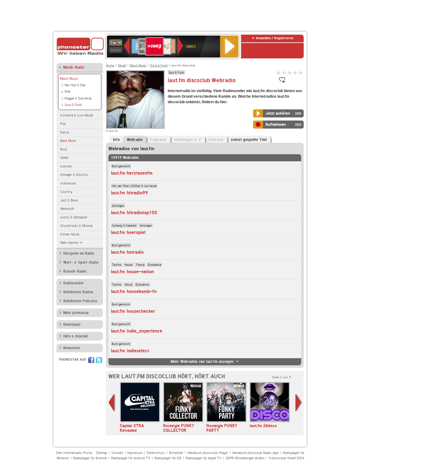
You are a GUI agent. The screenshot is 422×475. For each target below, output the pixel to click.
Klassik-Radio (74, 271)
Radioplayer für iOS (167, 458)
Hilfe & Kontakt (75, 336)
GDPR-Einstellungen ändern (245, 458)
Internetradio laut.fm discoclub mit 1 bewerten (278, 72)
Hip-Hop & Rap (75, 85)
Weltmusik (67, 209)
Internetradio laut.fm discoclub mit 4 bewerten (295, 72)
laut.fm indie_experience (136, 331)
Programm (158, 140)
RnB (67, 92)
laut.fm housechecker (133, 311)
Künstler (66, 166)
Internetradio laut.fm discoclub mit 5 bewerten (301, 72)
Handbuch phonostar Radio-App (255, 453)
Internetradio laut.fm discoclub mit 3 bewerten (290, 72)
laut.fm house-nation (132, 271)
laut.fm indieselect (130, 351)
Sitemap (101, 453)
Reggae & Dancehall (78, 98)
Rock (63, 149)
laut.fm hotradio (127, 252)
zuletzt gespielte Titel (249, 140)
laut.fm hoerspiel (128, 232)
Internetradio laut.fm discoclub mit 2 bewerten (284, 72)
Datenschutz (156, 453)
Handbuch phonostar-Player (208, 453)
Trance (140, 264)
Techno (116, 264)
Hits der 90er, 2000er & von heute (134, 186)
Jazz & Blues (69, 200)
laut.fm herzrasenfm (132, 173)
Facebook (91, 360)
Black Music (69, 78)
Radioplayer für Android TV (130, 458)
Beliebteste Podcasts (80, 301)
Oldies (64, 158)
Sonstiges (118, 205)
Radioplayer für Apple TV (203, 458)
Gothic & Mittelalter (73, 217)
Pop (63, 124)
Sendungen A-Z (187, 140)
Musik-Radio (73, 67)
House (128, 264)
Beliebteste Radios (78, 292)
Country (66, 192)
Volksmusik (68, 183)
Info (116, 140)
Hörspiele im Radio (78, 253)
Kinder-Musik (69, 234)
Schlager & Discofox (74, 175)
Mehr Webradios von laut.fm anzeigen (202, 361)
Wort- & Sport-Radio (80, 262)
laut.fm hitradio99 (129, 193)
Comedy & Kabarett (124, 225)
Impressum (134, 453)
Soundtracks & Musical (76, 226)
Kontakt (117, 453)
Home (110, 65)
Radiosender (73, 283)
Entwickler (176, 453)
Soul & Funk (73, 105)
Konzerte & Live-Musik (76, 115)
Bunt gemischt (121, 166)
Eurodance (154, 264)
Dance (64, 132)
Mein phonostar (76, 313)
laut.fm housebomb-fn (134, 291)
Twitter (99, 360)
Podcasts (216, 140)
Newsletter (72, 348)
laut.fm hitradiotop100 (134, 212)
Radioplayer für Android (90, 458)
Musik (122, 65)
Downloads (72, 324)
